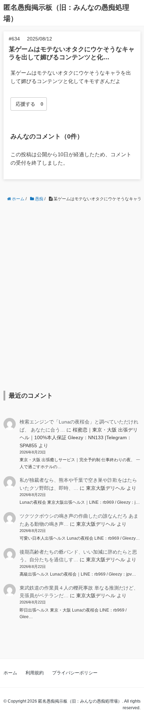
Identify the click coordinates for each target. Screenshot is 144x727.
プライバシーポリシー (75, 672)
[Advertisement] (72, 291)
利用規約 (35, 672)
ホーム (10, 672)
